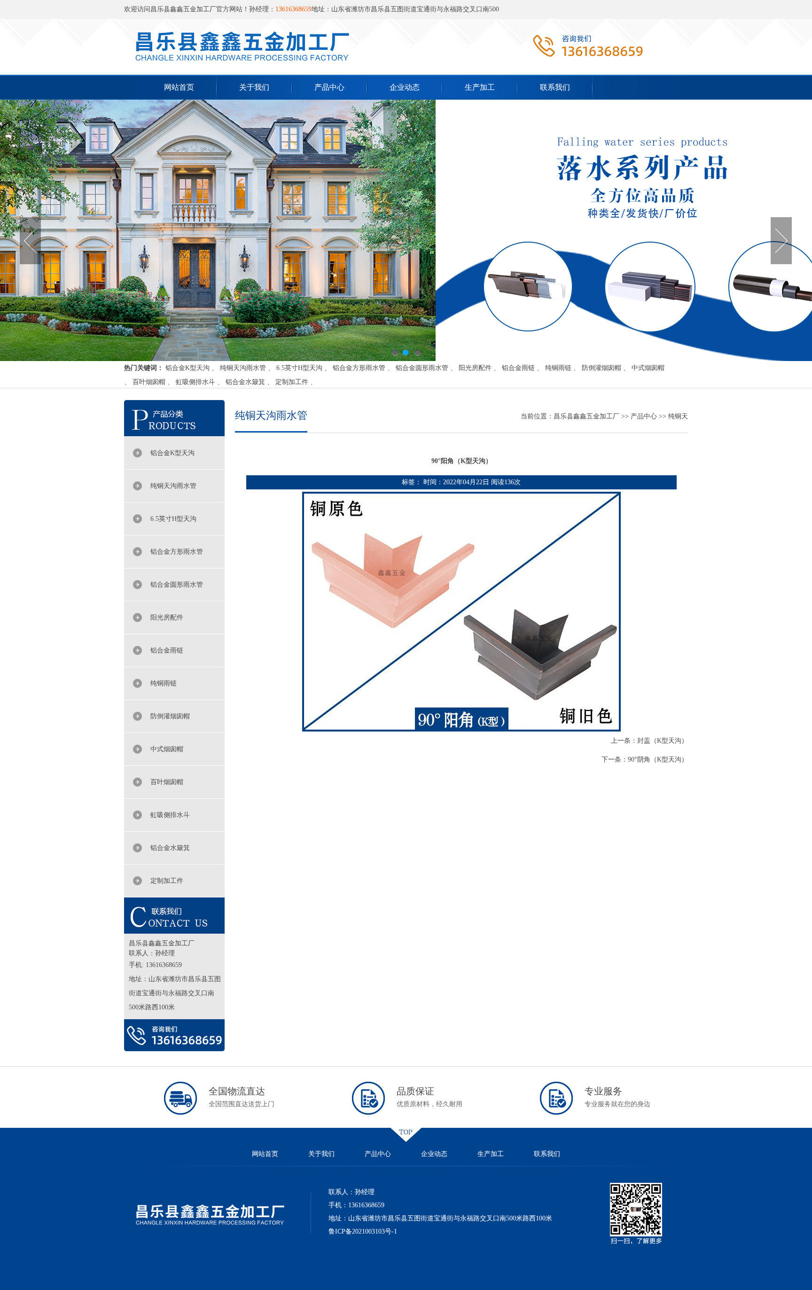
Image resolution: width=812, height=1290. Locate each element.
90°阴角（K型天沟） (658, 759)
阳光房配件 (475, 367)
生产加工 (480, 87)
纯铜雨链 (558, 367)
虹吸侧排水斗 (195, 381)
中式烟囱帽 (648, 367)
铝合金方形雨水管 (359, 367)
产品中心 (329, 87)
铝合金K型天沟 (187, 367)
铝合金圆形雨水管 (422, 367)
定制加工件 (291, 381)
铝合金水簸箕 (245, 381)
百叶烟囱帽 (149, 381)
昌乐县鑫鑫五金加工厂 (586, 416)
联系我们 (555, 87)
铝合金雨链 (518, 367)
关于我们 (254, 87)
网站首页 (179, 87)
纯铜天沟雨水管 (243, 367)
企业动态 (405, 87)
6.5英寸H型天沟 (299, 367)
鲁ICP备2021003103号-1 (362, 1231)
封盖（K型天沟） (662, 740)
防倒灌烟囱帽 (601, 367)
